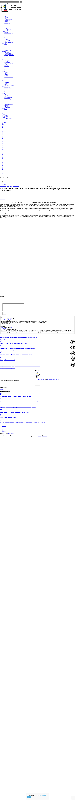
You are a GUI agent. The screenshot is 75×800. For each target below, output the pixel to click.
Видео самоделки (7, 29)
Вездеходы (6, 32)
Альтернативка (5, 89)
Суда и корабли (7, 62)
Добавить (4, 314)
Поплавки (6, 75)
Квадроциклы (6, 38)
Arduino (5, 44)
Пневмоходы (6, 36)
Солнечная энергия (7, 90)
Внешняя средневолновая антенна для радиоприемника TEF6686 (18, 337)
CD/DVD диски (7, 98)
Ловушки (6, 72)
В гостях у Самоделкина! (4, 186)
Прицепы (6, 70)
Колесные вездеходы (8, 34)
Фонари (3, 112)
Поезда (5, 64)
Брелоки (5, 27)
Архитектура (6, 66)
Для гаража (6, 15)
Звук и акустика (7, 49)
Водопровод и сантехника (9, 55)
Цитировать (6, 319)
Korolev (2, 327)
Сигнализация (6, 48)
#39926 (12, 327)
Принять (29, 797)
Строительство (5, 51)
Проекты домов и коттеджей (9, 58)
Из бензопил (6, 28)
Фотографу (6, 81)
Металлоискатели (7, 47)
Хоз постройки (7, 57)
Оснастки (6, 76)
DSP (1, 339)
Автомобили (6, 60)
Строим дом (6, 52)
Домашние (6, 17)
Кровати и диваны (7, 88)
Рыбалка (3, 71)
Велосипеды (6, 68)
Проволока (6, 100)
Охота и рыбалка (7, 107)
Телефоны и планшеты (8, 19)
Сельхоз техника (7, 41)
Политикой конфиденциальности (41, 795)
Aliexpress (6, 30)
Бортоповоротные (7, 35)
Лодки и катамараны (8, 40)
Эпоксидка (6, 95)
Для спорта (6, 26)
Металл (5, 94)
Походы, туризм (5, 116)
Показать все (4, 184)
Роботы (5, 16)
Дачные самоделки (5, 117)
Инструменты (6, 82)
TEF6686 (3, 339)
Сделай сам (6, 103)
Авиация (6, 61)
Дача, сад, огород (7, 106)
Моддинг (6, 21)
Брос (5, 96)
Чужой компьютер (4, 3)
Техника (3, 31)
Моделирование (5, 59)
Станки (5, 84)
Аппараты (6, 83)
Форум (3, 119)
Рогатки (3, 108)
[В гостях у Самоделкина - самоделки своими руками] (10, 11)
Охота (5, 22)
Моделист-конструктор (8, 42)
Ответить (2, 319)
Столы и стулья (7, 87)
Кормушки (6, 74)
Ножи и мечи (4, 113)
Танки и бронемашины (8, 63)
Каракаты (6, 37)
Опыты (5, 25)
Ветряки (5, 91)
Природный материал (8, 99)
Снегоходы (6, 39)
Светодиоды (6, 45)
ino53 (1, 318)
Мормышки (6, 79)
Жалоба (9, 319)
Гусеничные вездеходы (8, 33)
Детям (3, 114)
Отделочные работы (8, 53)
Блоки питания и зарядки (8, 46)
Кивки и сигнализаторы (8, 77)
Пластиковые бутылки (8, 97)
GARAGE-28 (2, 199)
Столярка (6, 14)
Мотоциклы (6, 69)
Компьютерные (7, 20)
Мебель (3, 86)
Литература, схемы (7, 50)
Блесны (5, 73)
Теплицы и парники (8, 118)
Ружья (5, 109)
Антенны (4, 111)
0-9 (3, 124)
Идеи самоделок (16, 186)
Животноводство (7, 23)
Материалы (4, 93)
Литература (4, 101)
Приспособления (5, 80)
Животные (6, 65)
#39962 (11, 318)
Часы (5, 18)
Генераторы (6, 92)
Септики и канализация (8, 54)
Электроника (4, 43)
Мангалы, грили (5, 115)
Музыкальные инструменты (9, 85)
